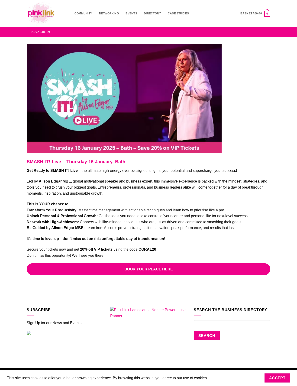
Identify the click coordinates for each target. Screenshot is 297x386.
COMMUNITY (83, 13)
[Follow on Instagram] (243, 32)
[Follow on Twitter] (255, 32)
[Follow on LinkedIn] (261, 32)
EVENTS (131, 13)
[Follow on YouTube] (267, 32)
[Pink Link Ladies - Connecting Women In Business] (47, 13)
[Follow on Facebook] (237, 32)
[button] (255, 13)
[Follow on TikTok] (249, 32)
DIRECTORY (152, 13)
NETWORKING (109, 13)
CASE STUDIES (178, 13)
